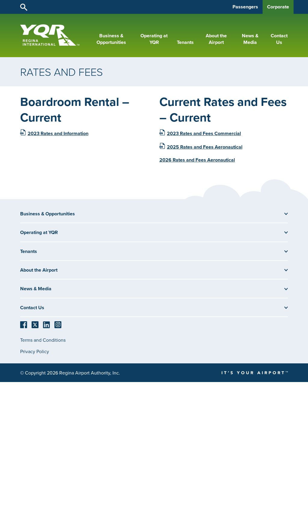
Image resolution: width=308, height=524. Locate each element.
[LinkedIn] (46, 324)
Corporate (278, 6)
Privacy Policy (34, 351)
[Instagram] (57, 324)
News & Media (250, 39)
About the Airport (216, 39)
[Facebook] (23, 324)
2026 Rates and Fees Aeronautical (197, 159)
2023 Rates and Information (58, 133)
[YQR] (49, 44)
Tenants (185, 42)
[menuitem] (111, 39)
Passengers (245, 6)
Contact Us (279, 39)
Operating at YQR (154, 39)
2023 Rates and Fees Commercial (204, 133)
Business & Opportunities (111, 39)
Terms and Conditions (43, 340)
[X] (35, 324)
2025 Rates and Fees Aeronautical (204, 146)
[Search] (23, 6)
